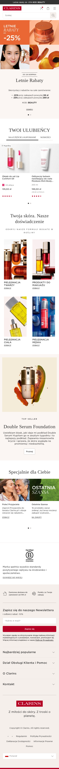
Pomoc (29, 751)
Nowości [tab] (45, 137)
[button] (29, 657)
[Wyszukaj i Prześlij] (53, 15)
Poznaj (29, 451)
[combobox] (29, 761)
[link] (15, 288)
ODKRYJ (29, 109)
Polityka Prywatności (40, 741)
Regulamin (21, 741)
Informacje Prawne (43, 746)
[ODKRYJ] (29, 44)
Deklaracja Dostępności (18, 746)
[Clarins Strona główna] (12, 8)
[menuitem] (41, 8)
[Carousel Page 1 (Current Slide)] (28, 114)
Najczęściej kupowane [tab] (22, 137)
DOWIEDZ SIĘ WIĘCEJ (12, 577)
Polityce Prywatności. (44, 645)
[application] (15, 501)
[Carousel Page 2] (30, 114)
